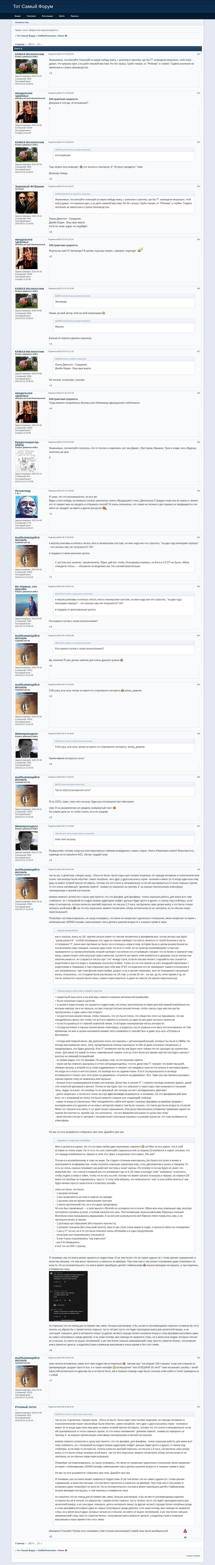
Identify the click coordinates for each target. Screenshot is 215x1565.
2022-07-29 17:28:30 (66, 491)
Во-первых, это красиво (26, 588)
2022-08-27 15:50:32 (66, 777)
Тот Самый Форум (26, 36)
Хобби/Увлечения (47, 36)
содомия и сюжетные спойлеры (73, 1140)
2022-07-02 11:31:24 (66, 239)
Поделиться (53, 54)
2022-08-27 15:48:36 (66, 733)
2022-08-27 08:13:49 (66, 635)
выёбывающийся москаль (27, 539)
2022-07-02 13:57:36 (66, 393)
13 (38, 44)
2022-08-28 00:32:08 (66, 869)
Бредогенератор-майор (27, 443)
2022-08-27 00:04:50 (66, 537)
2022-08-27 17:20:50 (66, 826)
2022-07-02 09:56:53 (66, 93)
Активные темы (22, 22)
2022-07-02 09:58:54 (66, 142)
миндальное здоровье (23, 94)
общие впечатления (67, 930)
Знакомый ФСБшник (29, 186)
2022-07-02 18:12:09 (66, 442)
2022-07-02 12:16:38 (66, 288)
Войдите (33, 30)
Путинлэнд (22, 490)
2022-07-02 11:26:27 (66, 186)
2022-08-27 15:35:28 (66, 684)
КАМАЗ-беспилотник (29, 54)
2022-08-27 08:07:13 (66, 586)
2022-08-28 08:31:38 (66, 1407)
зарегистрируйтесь (49, 30)
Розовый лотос (26, 1407)
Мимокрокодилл (26, 733)
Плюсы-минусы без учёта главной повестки (79, 991)
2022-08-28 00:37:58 (66, 1358)
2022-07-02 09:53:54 (66, 54)
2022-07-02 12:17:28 (66, 351)
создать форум (193, 1556)
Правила (74, 16)
